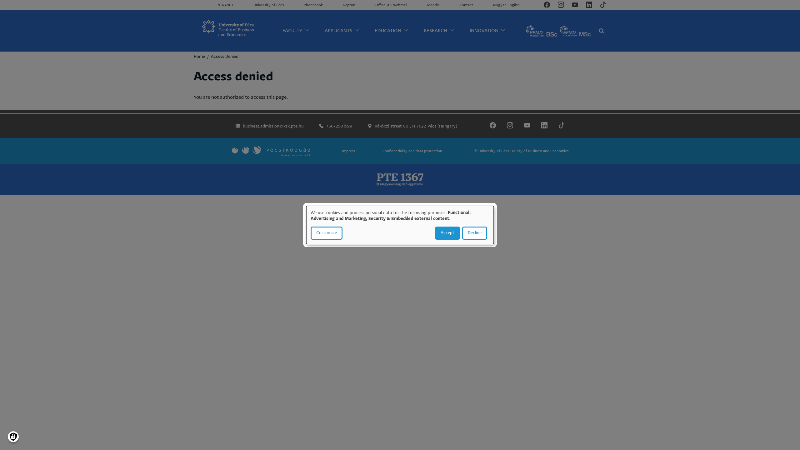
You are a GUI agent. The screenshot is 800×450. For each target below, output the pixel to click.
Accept (447, 233)
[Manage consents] (13, 436)
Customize (326, 233)
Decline (475, 233)
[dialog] (400, 225)
